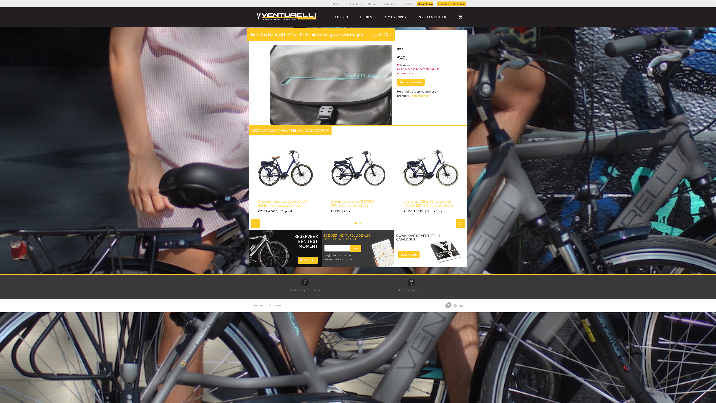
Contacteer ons (420, 96)
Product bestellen (411, 82)
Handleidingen (390, 3)
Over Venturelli (354, 3)
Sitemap (257, 305)
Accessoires (395, 17)
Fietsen (341, 17)
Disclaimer (276, 305)
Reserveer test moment (452, 3)
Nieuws (372, 3)
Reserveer (307, 260)
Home (336, 3)
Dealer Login (425, 3)
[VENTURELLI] (287, 16)
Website (454, 305)
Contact (408, 3)
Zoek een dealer (432, 17)
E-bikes (366, 17)
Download (409, 254)
